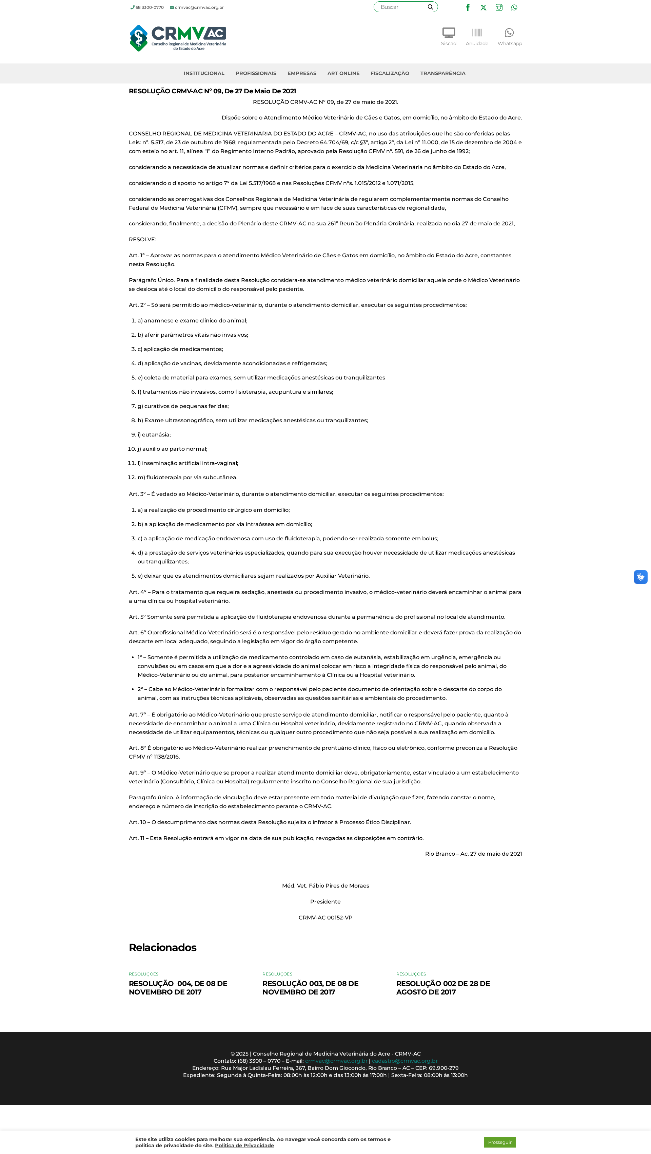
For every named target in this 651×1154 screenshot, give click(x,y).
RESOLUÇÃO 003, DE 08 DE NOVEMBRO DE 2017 (310, 987)
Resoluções (143, 973)
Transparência (443, 73)
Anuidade (477, 43)
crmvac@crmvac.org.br (336, 1061)
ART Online (344, 73)
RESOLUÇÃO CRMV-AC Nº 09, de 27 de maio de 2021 (212, 91)
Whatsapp (510, 43)
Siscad (448, 43)
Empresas (302, 73)
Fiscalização (390, 73)
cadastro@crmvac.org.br (405, 1061)
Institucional (204, 73)
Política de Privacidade (244, 1145)
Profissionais (256, 73)
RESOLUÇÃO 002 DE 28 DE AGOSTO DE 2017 (443, 987)
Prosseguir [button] (500, 1142)
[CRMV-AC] (178, 49)
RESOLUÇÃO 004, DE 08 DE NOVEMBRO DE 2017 (178, 987)
